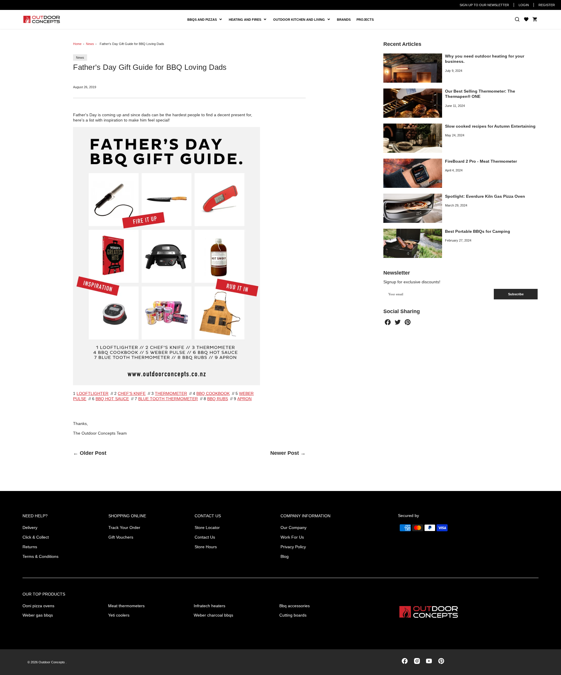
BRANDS (344, 19)
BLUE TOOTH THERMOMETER (168, 398)
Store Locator (207, 527)
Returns (29, 546)
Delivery (29, 527)
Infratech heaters (209, 605)
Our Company (293, 527)
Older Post (93, 453)
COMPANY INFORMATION (305, 515)
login (524, 5)
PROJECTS (365, 19)
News (90, 44)
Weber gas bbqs (37, 615)
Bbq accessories (294, 605)
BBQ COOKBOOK (213, 393)
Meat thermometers (126, 605)
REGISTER (547, 5)
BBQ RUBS (217, 398)
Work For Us (292, 537)
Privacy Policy (293, 546)
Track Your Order (124, 527)
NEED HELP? (35, 515)
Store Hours (206, 546)
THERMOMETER (171, 393)
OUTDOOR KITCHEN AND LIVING (301, 20)
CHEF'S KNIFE (132, 393)
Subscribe (516, 294)
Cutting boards (293, 615)
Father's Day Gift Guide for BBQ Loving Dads (132, 44)
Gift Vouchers (120, 537)
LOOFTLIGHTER (92, 393)
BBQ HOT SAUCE (112, 398)
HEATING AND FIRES (249, 20)
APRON (244, 398)
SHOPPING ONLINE (127, 515)
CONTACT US (208, 515)
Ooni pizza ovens (38, 605)
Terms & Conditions (40, 556)
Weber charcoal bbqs (213, 615)
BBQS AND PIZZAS (203, 20)
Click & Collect (35, 537)
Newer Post (284, 453)
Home (77, 44)
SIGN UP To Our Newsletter (484, 5)
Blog (284, 556)
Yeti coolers (118, 615)
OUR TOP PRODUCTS (43, 594)
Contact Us (205, 537)
